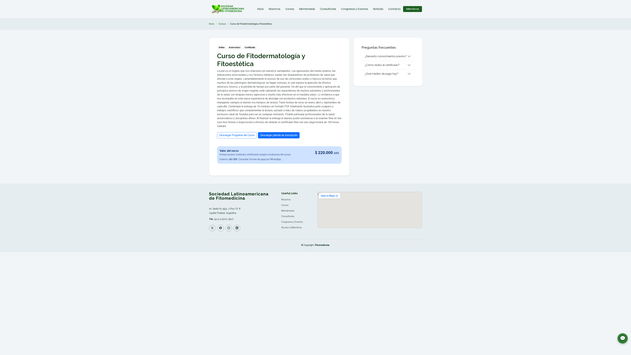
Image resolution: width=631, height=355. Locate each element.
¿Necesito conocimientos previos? (386, 56)
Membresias (307, 9)
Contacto (394, 9)
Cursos (289, 9)
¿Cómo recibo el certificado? (382, 65)
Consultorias (328, 9)
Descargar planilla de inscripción (278, 135)
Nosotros (274, 9)
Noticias (378, 9)
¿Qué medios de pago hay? (381, 73)
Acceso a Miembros (291, 227)
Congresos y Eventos (354, 9)
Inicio (260, 9)
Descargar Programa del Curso (237, 135)
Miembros (412, 9)
